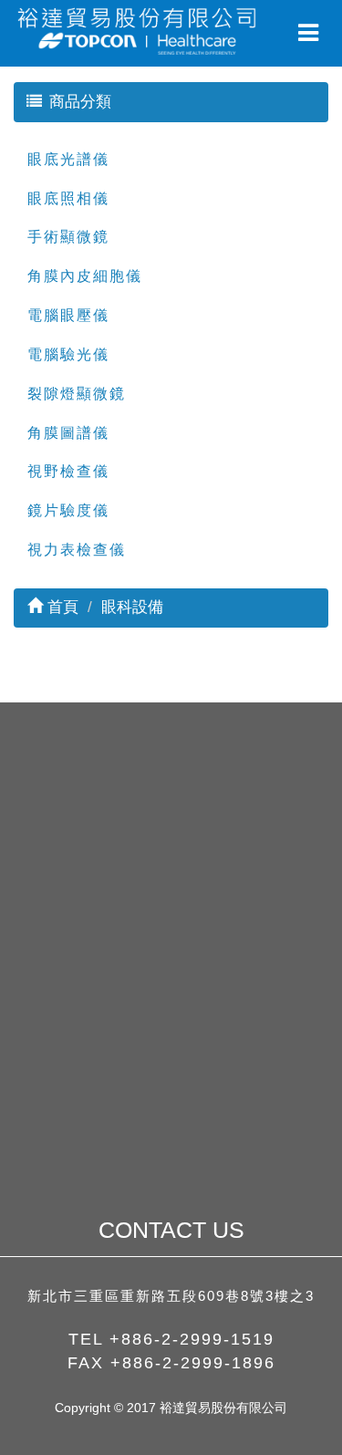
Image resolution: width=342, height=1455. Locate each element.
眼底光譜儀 (68, 159)
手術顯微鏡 (68, 236)
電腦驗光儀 (68, 354)
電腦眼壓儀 (68, 315)
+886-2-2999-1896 (192, 1363)
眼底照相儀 (68, 198)
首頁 (60, 607)
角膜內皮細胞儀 (84, 276)
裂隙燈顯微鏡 (76, 393)
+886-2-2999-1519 (192, 1339)
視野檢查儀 (68, 471)
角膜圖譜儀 (68, 433)
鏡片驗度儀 (68, 510)
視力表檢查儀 (76, 549)
